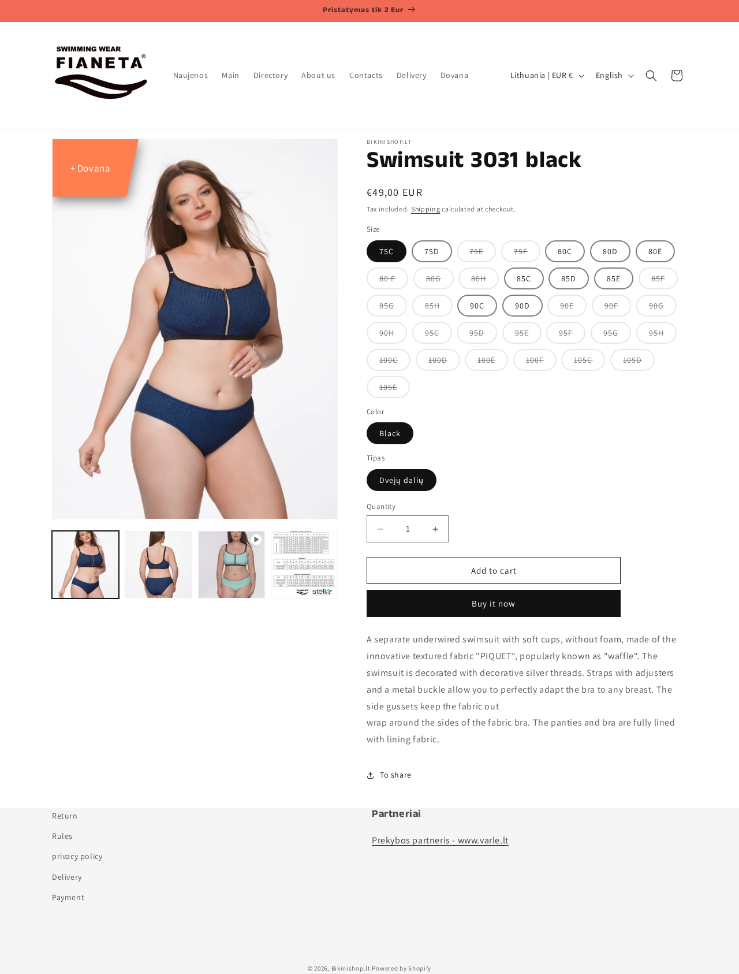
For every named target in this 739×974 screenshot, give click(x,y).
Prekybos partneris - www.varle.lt (440, 840)
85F (664, 281)
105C (589, 362)
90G (663, 308)
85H (439, 308)
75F (527, 254)
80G (440, 281)
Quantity (381, 506)
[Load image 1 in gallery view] (85, 564)
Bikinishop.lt (351, 968)
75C (386, 251)
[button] (651, 75)
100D (444, 362)
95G (617, 335)
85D (568, 278)
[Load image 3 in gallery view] (304, 564)
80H (485, 281)
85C (524, 278)
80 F (393, 281)
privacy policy (77, 856)
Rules (62, 836)
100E (492, 362)
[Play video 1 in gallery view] (231, 564)
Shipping (426, 209)
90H (393, 335)
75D (431, 251)
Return (65, 816)
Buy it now (494, 603)
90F (617, 308)
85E (614, 278)
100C (394, 362)
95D (483, 335)
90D (522, 305)
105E (394, 389)
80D (610, 251)
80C (565, 251)
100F (541, 362)
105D (639, 362)
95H (663, 335)
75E (482, 254)
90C (477, 305)
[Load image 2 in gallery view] (158, 564)
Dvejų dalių (401, 480)
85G (393, 308)
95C (438, 335)
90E (573, 308)
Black (390, 433)
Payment (68, 896)
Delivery (67, 876)
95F (572, 335)
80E (655, 251)
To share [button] (396, 774)
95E (528, 335)
